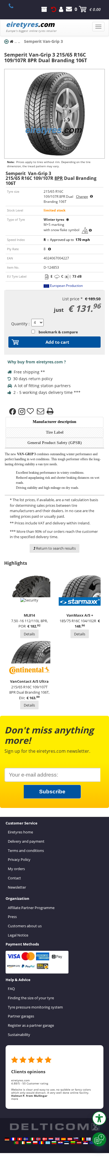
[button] (99, 1118)
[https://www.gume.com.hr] (60, 1142)
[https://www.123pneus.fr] (13, 1139)
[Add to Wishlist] (31, 411)
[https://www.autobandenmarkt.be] (82, 1139)
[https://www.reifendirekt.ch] (19, 1139)
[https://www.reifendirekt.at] (70, 1139)
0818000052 (14, 6)
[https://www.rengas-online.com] (88, 1139)
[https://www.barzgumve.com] (54, 1142)
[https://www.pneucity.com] (16, 1142)
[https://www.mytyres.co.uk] (57, 1139)
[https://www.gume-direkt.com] (76, 1139)
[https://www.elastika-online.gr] (48, 1142)
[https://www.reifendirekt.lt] (73, 1142)
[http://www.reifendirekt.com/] (91, 1142)
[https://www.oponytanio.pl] (35, 1142)
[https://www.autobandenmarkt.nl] (51, 1139)
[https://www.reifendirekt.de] (7, 1139)
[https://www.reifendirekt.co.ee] (66, 1142)
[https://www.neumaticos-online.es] (63, 1139)
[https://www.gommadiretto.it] (32, 1139)
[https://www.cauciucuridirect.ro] (41, 1142)
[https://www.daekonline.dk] (44, 1139)
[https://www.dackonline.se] (25, 1139)
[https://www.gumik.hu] (29, 1142)
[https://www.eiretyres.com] (22, 1142)
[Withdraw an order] (53, 9)
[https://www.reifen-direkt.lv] (79, 1142)
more (14, 1099)
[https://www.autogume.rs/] (85, 1142)
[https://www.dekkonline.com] (38, 1139)
